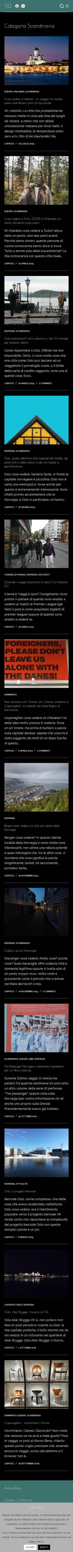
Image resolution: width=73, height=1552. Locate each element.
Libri (31, 1059)
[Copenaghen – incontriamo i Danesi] (36, 1384)
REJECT (44, 1547)
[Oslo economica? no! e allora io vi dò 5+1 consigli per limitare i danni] (36, 300)
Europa (8, 91)
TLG (8, 6)
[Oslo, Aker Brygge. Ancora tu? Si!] (36, 1273)
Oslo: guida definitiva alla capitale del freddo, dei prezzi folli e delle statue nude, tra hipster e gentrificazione (36, 462)
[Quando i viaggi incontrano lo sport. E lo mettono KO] (36, 544)
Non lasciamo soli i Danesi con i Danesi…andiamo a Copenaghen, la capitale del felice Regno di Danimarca (36, 706)
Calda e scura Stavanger (20, 950)
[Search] (62, 6)
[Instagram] (23, 6)
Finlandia (19, 91)
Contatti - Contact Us (18, 1500)
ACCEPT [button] (30, 1547)
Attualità (22, 1184)
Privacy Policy (12, 1488)
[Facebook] (17, 6)
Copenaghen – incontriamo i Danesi (26, 1423)
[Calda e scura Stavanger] (36, 912)
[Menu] (67, 6)
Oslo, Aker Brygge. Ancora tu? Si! (26, 1312)
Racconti (43, 575)
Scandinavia (32, 91)
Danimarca (10, 694)
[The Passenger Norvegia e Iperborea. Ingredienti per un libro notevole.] (36, 1028)
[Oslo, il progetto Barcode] (36, 1153)
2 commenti (45, 383)
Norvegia (9, 331)
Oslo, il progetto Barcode (19, 1191)
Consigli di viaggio (15, 575)
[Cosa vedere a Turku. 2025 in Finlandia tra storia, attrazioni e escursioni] (36, 180)
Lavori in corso (13, 1305)
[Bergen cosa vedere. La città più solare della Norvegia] (36, 787)
